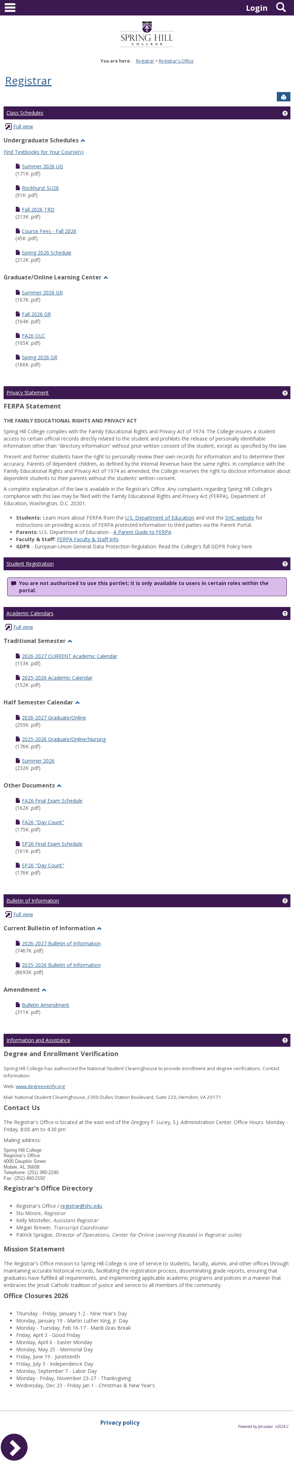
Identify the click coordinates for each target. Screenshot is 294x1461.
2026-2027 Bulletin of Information (61, 943)
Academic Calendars (29, 613)
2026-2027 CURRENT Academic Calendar (69, 656)
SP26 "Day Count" (43, 865)
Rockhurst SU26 (40, 187)
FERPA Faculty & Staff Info (88, 539)
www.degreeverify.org (40, 1086)
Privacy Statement (27, 392)
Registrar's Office (176, 61)
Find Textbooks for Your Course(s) (44, 152)
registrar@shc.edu (81, 1205)
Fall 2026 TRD (38, 209)
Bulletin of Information (32, 900)
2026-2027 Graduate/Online (54, 717)
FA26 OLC (33, 335)
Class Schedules (24, 112)
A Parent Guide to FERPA (142, 532)
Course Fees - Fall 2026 (49, 231)
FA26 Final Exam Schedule (52, 800)
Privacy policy (119, 1422)
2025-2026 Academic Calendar (57, 677)
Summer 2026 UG (42, 166)
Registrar (145, 61)
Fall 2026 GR (36, 314)
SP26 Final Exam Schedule (52, 843)
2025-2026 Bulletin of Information (61, 965)
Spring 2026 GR (39, 357)
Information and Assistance (38, 1040)
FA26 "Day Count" (43, 822)
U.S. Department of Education (159, 517)
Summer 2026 (38, 760)
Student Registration (30, 563)
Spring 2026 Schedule (46, 252)
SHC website (239, 517)
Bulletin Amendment (45, 1004)
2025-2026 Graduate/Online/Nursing (64, 739)
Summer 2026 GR (42, 292)
